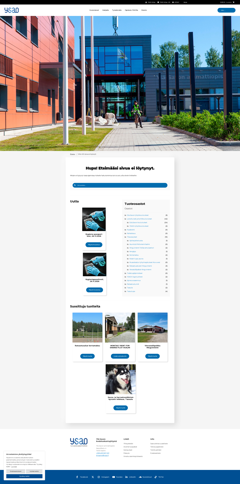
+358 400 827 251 (102, 453)
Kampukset (128, 450)
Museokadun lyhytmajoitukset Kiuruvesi (144, 262)
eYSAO (177, 2)
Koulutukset (94, 10)
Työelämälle (117, 10)
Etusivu (72, 154)
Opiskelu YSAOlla (131, 10)
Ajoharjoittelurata (136, 241)
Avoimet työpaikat (130, 447)
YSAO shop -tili (165, 2)
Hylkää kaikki (34, 471)
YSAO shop (151, 2)
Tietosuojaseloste (156, 447)
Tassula (130, 288)
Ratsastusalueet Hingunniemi (140, 266)
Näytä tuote (87, 356)
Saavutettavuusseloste (159, 444)
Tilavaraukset (132, 237)
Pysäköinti (131, 230)
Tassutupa (131, 291)
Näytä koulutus (94, 245)
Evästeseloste (155, 453)
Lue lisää (14, 466)
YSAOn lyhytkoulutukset (138, 226)
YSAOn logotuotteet (135, 277)
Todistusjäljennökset (134, 273)
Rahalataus (131, 233)
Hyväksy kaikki (24, 476)
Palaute (127, 453)
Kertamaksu (134, 255)
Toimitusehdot (155, 450)
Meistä (144, 10)
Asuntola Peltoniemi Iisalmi (139, 244)
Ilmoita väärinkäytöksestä (133, 456)
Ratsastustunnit (133, 284)
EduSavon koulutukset (138, 222)
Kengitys (132, 251)
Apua (185, 2)
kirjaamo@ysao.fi (102, 455)
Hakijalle (105, 10)
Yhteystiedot (128, 444)
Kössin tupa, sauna (136, 259)
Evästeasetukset (15, 471)
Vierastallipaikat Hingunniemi (140, 270)
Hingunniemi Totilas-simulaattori (141, 248)
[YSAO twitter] (93, 477)
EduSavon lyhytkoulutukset (138, 215)
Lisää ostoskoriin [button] (120, 356)
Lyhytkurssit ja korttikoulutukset (139, 219)
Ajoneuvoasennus (134, 280)
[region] (24, 465)
